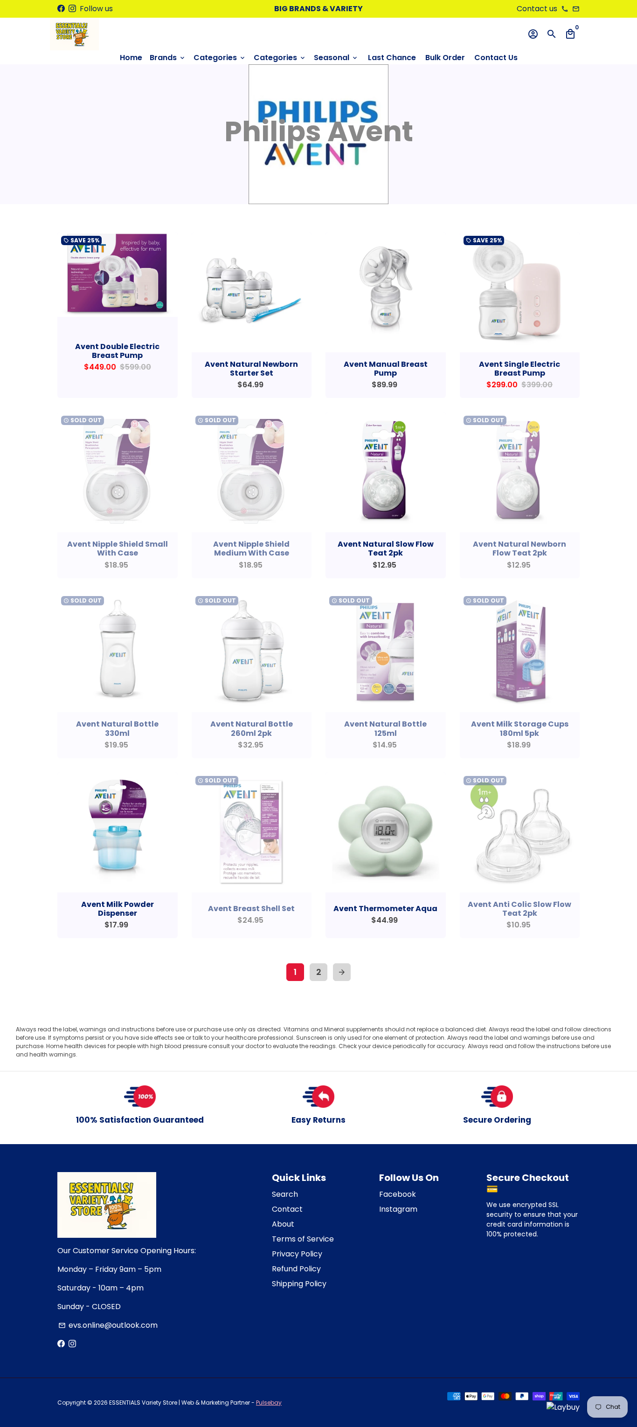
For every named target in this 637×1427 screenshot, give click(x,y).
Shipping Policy (299, 1283)
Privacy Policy (297, 1254)
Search (285, 1194)
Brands (168, 57)
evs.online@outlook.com (108, 1325)
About (283, 1224)
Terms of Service (303, 1239)
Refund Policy (296, 1268)
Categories (220, 57)
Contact (287, 1209)
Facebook (397, 1194)
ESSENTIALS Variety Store (143, 1402)
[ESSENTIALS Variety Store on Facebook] (61, 8)
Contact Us (496, 57)
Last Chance (392, 57)
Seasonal (336, 57)
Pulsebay (269, 1402)
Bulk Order (445, 57)
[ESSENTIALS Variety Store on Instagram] (72, 8)
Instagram (398, 1209)
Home (131, 57)
